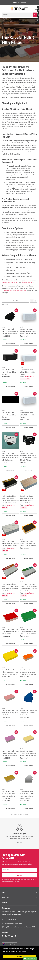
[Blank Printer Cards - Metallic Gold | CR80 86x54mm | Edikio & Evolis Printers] (10, 778)
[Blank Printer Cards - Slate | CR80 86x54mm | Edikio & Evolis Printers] (28, 528)
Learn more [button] (22, 951)
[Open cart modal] (36, 9)
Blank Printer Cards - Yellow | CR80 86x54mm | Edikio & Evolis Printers (10, 672)
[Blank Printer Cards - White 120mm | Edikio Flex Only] (28, 399)
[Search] (35, 15)
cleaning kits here (27, 282)
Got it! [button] (19, 956)
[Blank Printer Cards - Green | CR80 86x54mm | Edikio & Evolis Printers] (28, 616)
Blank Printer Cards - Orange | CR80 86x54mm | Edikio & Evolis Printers (28, 672)
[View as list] (35, 300)
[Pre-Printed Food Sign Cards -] (10, 483)
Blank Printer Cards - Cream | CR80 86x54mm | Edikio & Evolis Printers (28, 753)
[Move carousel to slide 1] (17, 842)
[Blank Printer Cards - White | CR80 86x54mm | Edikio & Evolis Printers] (28, 316)
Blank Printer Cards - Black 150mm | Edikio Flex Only (9, 372)
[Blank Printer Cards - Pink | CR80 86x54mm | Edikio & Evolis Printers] (10, 697)
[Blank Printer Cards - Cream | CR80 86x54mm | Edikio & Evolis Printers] (28, 738)
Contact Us (31, 958)
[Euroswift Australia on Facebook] (2, 936)
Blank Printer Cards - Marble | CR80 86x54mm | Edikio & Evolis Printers (10, 543)
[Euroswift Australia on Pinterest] (6, 936)
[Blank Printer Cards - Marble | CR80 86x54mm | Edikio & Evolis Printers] (10, 528)
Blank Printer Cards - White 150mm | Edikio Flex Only (27, 372)
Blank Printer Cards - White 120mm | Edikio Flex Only (27, 415)
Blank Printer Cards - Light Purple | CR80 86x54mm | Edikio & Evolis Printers (10, 753)
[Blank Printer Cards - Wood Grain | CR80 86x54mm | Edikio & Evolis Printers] (28, 483)
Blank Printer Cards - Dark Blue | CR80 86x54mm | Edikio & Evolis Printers (28, 713)
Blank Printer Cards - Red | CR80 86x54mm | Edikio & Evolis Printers (10, 631)
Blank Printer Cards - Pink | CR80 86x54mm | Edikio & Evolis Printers (10, 713)
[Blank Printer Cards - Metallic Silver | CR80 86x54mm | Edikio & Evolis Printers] (28, 778)
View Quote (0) (38, 14)
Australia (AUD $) (10, 944)
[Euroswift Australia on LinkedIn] (15, 936)
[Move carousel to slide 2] (18, 842)
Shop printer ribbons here (10, 282)
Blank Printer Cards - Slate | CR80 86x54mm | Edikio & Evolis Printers (28, 543)
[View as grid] (32, 300)
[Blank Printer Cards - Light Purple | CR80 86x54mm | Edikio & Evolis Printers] (10, 738)
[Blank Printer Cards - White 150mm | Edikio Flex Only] (28, 356)
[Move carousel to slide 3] (20, 842)
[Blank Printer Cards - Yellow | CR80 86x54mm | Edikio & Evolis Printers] (10, 656)
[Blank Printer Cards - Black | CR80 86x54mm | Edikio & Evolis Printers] (10, 316)
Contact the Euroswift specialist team (14, 290)
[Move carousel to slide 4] (21, 842)
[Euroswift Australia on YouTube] (12, 936)
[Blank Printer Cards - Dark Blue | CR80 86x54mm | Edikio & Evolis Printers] (28, 697)
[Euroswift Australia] (19, 9)
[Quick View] (16, 310)
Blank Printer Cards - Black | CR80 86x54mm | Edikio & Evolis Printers (10, 331)
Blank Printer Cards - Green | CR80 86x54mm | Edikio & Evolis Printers (28, 631)
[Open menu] (3, 9)
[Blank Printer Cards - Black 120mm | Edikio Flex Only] (10, 399)
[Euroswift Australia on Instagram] (9, 936)
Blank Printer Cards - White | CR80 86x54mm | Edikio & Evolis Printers (28, 331)
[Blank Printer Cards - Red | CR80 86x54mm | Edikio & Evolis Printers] (10, 616)
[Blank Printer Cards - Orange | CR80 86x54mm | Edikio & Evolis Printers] (28, 656)
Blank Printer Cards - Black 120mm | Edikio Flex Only (9, 415)
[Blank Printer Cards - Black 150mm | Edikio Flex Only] (10, 356)
